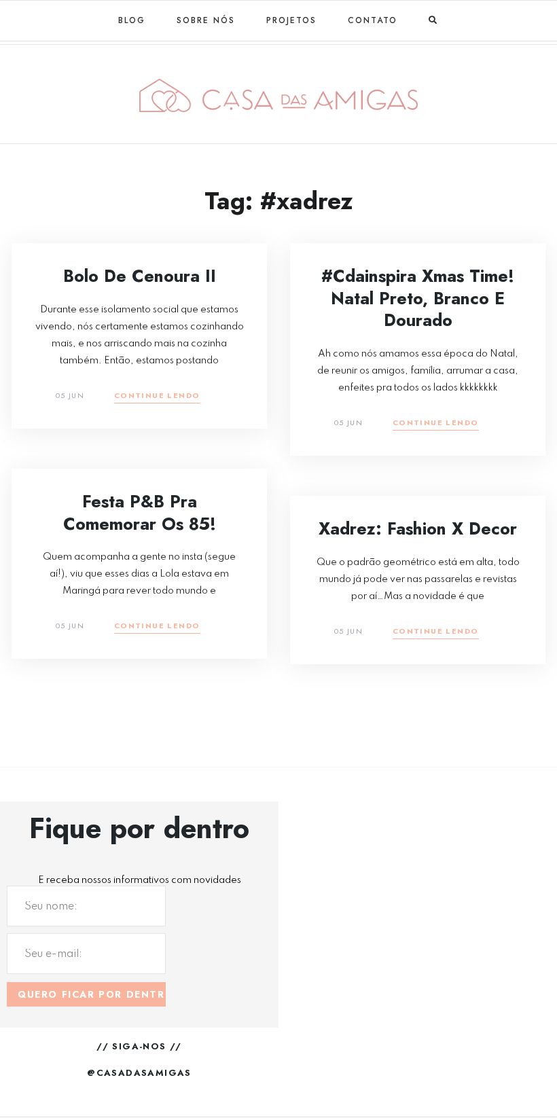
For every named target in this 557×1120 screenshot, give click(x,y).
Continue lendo (157, 396)
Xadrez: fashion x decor (418, 528)
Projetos (291, 20)
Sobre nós (206, 20)
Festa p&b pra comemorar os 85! (139, 512)
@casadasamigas (139, 1072)
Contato (372, 20)
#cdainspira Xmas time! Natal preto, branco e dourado (417, 298)
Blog (131, 20)
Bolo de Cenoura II (139, 276)
